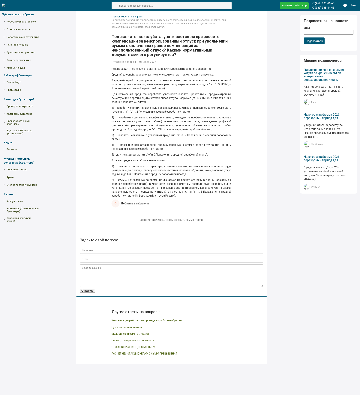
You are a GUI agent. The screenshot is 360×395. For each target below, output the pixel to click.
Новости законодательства (23, 37)
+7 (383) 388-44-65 (322, 7)
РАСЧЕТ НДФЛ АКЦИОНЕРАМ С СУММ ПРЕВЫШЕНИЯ (144, 353)
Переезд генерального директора (133, 340)
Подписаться (314, 41)
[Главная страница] (6, 6)
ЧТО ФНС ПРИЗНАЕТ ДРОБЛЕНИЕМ (133, 347)
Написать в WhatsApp (294, 5)
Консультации (15, 201)
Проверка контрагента (20, 106)
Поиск (115, 6)
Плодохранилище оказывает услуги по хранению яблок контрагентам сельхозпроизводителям (324, 75)
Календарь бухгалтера (19, 113)
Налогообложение (17, 44)
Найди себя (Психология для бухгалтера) (23, 210)
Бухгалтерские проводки (127, 327)
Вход (353, 5)
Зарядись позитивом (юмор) (19, 219)
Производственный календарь (18, 122)
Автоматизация (16, 67)
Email (307, 27)
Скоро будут (14, 82)
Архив (10, 177)
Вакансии (12, 149)
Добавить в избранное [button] (135, 203)
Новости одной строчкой (21, 21)
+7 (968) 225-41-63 (322, 3)
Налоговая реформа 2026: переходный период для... (322, 116)
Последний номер (17, 169)
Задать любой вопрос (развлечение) (19, 132)
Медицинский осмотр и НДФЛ (130, 333)
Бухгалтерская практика (20, 52)
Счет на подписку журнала (22, 184)
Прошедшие (14, 89)
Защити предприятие (19, 60)
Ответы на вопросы (18, 29)
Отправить (87, 290)
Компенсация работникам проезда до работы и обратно (147, 320)
